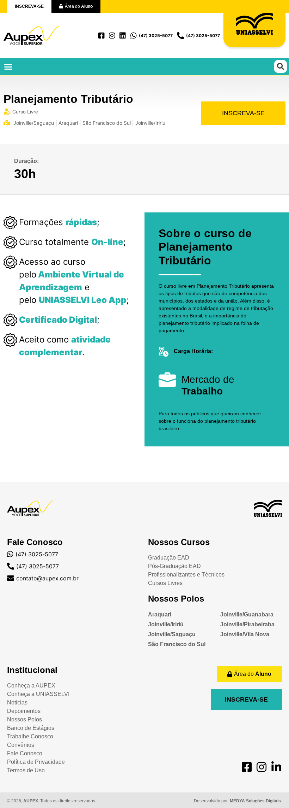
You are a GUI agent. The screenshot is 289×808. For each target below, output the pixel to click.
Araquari (159, 614)
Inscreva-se (243, 113)
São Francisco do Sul (176, 644)
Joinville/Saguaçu (172, 634)
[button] (8, 66)
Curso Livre (25, 112)
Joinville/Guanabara (246, 614)
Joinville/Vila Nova (244, 634)
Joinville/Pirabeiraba (247, 624)
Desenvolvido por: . (238, 800)
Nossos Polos (176, 598)
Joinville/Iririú (166, 624)
